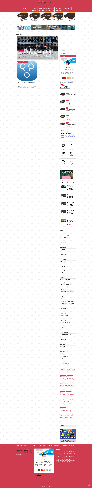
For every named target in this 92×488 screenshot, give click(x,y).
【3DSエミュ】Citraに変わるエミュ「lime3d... (34, 20)
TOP (25, 8)
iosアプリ (63, 374)
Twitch (62, 387)
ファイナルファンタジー (65, 410)
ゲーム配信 (71, 394)
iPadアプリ (70, 376)
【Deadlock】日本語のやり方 (66, 461)
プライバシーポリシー (50, 10)
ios (71, 371)
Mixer (69, 383)
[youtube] (65, 78)
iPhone (62, 378)
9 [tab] (50, 22)
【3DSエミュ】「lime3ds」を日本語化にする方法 (22, 20)
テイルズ (69, 403)
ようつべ (62, 392)
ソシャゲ (62, 401)
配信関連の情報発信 (19, 454)
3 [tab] (43, 22)
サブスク (69, 396)
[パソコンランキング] (65, 87)
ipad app (62, 376)
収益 (66, 417)
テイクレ (62, 403)
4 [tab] (44, 22)
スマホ (71, 399)
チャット (69, 401)
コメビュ (62, 396)
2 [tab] (42, 22)
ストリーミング (63, 399)
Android (62, 369)
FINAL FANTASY (64, 371)
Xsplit (62, 390)
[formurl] (70, 78)
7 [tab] (47, 22)
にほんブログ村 (63, 85)
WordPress (69, 387)
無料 (71, 417)
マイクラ (62, 412)
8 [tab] (48, 22)
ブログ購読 (67, 8)
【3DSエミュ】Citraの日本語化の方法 (46, 20)
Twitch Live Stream (42, 8)
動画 (62, 417)
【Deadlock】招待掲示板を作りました (68, 459)
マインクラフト (70, 412)
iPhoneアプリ (70, 378)
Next (74, 17)
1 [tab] (41, 22)
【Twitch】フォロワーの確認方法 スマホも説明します (70, 196)
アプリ (69, 392)
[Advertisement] (69, 38)
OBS (67, 385)
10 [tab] (51, 22)
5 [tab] (45, 22)
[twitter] (63, 78)
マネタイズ (63, 415)
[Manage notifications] (89, 485)
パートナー (63, 408)
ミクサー (69, 415)
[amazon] (68, 78)
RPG (72, 385)
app (68, 369)
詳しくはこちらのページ (65, 178)
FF (73, 369)
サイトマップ (59, 8)
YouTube (68, 390)
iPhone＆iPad (63, 380)
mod (62, 385)
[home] (73, 78)
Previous (18, 17)
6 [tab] (46, 22)
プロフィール (33, 8)
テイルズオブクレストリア (65, 406)
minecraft (63, 383)
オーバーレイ (63, 394)
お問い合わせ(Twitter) (33, 11)
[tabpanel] (22, 17)
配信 (62, 419)
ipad (69, 374)
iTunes (71, 380)
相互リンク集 (59, 10)
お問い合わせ (42, 10)
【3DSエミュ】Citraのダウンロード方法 (58, 20)
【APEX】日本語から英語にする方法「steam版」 (70, 20)
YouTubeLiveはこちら (50, 8)
